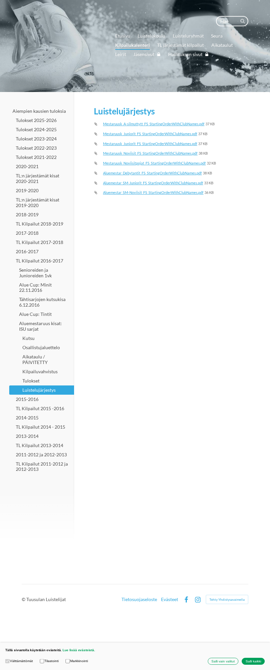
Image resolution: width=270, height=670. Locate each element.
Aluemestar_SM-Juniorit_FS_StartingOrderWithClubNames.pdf (153, 183)
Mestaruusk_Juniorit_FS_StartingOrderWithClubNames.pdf (150, 134)
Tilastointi (51, 661)
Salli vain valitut (223, 661)
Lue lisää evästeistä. (79, 650)
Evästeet (169, 599)
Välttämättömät (21, 661)
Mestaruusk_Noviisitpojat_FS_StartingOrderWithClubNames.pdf (154, 163)
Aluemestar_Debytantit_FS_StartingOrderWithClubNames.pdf (152, 173)
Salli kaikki (253, 661)
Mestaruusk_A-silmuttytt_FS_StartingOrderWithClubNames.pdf (153, 124)
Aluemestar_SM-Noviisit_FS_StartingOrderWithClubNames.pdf (153, 192)
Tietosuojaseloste (139, 599)
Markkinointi (79, 661)
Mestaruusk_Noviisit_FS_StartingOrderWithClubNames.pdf (150, 153)
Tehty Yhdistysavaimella (227, 599)
